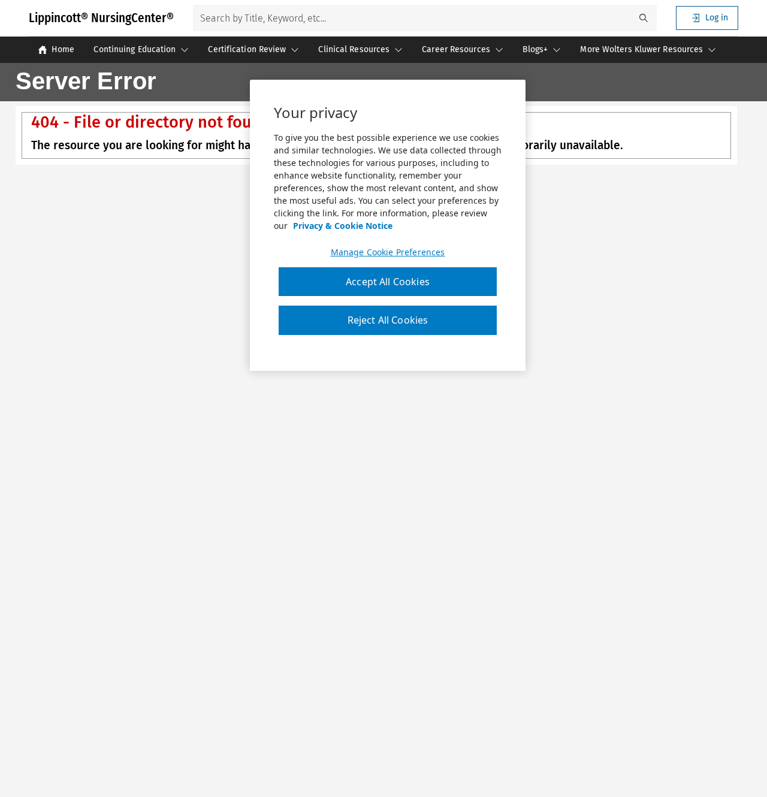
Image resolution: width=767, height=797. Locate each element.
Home (63, 49)
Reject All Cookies (388, 320)
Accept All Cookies (388, 281)
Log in (716, 18)
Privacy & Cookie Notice (342, 225)
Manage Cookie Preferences (388, 252)
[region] (388, 225)
